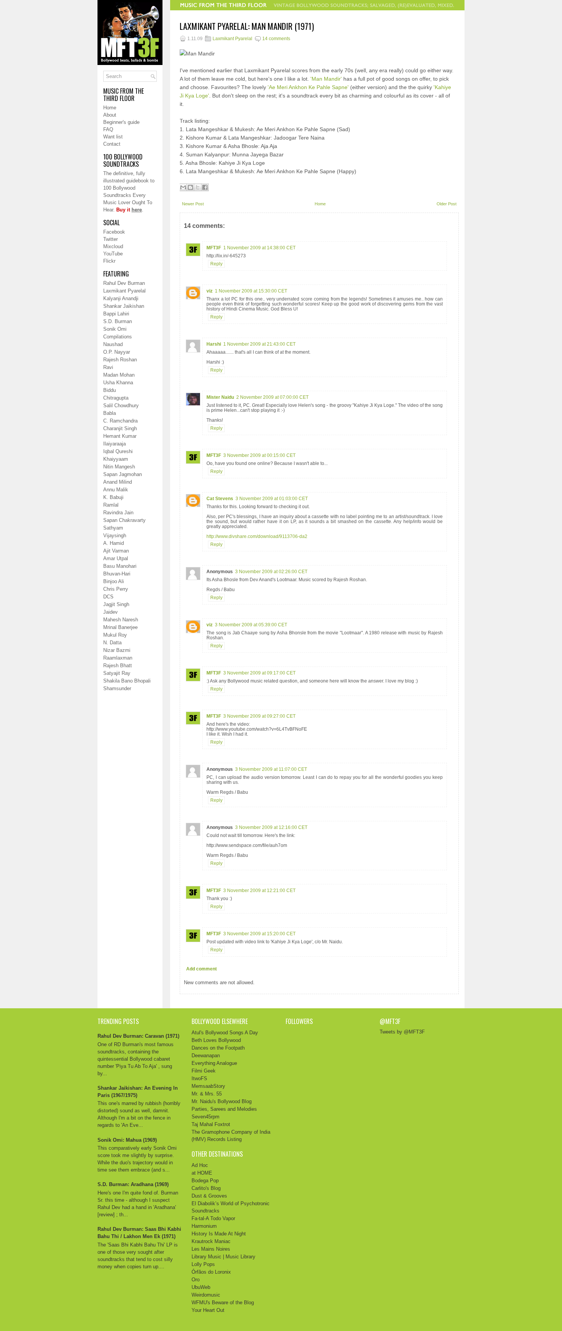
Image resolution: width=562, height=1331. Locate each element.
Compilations (117, 337)
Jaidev (110, 612)
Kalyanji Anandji (120, 298)
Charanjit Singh (120, 428)
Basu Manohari (119, 566)
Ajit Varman (116, 551)
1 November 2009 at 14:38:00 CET (259, 247)
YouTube (113, 254)
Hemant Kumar (119, 436)
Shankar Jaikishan (123, 306)
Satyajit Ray (116, 673)
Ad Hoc (200, 1165)
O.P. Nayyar (116, 352)
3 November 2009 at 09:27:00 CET (259, 716)
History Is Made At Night (219, 1234)
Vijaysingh (114, 535)
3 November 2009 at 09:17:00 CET (259, 673)
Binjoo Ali (113, 581)
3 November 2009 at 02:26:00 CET (271, 571)
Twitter (110, 239)
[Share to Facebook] (205, 187)
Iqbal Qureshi (118, 451)
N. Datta (112, 642)
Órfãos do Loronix (211, 1272)
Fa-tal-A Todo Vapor (213, 1218)
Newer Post (193, 204)
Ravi (108, 367)
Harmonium (204, 1226)
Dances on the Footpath (218, 1048)
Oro (196, 1279)
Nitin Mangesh (119, 467)
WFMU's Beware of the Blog (223, 1302)
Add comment (201, 969)
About (109, 115)
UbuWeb (201, 1287)
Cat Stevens (219, 498)
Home (109, 108)
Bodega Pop (205, 1180)
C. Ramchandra (120, 421)
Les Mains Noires (211, 1249)
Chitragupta (115, 398)
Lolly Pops (203, 1264)
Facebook (114, 232)
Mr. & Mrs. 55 (207, 1094)
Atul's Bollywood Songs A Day (225, 1032)
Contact (111, 144)
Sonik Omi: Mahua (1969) (127, 1140)
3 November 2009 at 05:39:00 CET (251, 624)
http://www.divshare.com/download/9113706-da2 (256, 536)
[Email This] (183, 187)
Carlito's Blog (206, 1188)
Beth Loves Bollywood (216, 1040)
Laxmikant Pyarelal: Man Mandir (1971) (247, 26)
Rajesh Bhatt (117, 665)
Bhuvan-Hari (116, 574)
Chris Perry (115, 589)
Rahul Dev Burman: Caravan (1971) (138, 1036)
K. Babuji (113, 497)
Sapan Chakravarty (124, 520)
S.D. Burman (117, 321)
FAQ (108, 129)
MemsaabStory (208, 1086)
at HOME (202, 1173)
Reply (216, 264)
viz (209, 291)
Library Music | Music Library (223, 1256)
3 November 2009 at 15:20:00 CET (259, 933)
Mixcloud (113, 246)
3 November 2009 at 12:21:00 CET (259, 890)
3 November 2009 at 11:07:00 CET (271, 769)
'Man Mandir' (326, 79)
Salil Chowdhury (121, 405)
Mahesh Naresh (120, 619)
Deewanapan (206, 1055)
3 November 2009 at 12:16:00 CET (271, 827)
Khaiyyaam (115, 459)
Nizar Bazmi (116, 650)
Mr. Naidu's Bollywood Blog (222, 1101)
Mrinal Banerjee (120, 627)
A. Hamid (113, 543)
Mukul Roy (115, 635)
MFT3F (213, 247)
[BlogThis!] (190, 187)
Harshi (213, 344)
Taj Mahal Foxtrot (211, 1124)
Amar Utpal (115, 558)
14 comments (276, 38)
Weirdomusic (206, 1295)
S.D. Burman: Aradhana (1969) (133, 1184)
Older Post (446, 204)
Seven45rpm (205, 1117)
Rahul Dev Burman (124, 283)
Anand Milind (117, 482)
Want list (113, 137)
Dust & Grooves (209, 1196)
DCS (108, 597)
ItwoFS (199, 1078)
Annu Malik (115, 489)
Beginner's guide (121, 122)
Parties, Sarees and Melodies (224, 1109)
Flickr (109, 261)
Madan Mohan (119, 375)
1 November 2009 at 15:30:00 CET (251, 291)
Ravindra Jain (118, 512)
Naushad (113, 344)
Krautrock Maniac (211, 1241)
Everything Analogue (214, 1063)
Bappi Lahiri (116, 314)
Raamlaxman (117, 658)
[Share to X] (197, 187)
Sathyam (113, 528)
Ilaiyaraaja (114, 444)
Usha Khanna (118, 382)
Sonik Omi (115, 329)
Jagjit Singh (116, 604)
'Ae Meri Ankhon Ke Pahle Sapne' (308, 87)
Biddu (109, 390)
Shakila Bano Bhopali (127, 681)
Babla (109, 413)
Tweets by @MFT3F (402, 1032)
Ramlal (111, 505)
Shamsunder (117, 688)
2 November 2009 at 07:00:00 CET (272, 397)
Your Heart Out (208, 1310)
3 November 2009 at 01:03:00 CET (272, 498)
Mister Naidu (220, 397)
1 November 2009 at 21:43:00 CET (259, 344)
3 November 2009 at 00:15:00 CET (259, 455)
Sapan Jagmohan (122, 474)
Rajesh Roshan (120, 359)
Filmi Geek (204, 1071)
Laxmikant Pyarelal (124, 291)
